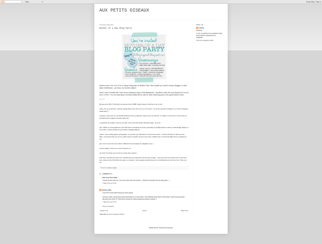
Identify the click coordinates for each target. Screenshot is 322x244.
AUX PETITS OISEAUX (124, 10)
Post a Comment (108, 206)
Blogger (170, 228)
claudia (201, 28)
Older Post (184, 211)
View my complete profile (204, 40)
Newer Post (104, 211)
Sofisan (104, 190)
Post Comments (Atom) (116, 214)
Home (144, 211)
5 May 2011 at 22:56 (109, 183)
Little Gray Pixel (116, 85)
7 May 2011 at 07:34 (109, 202)
